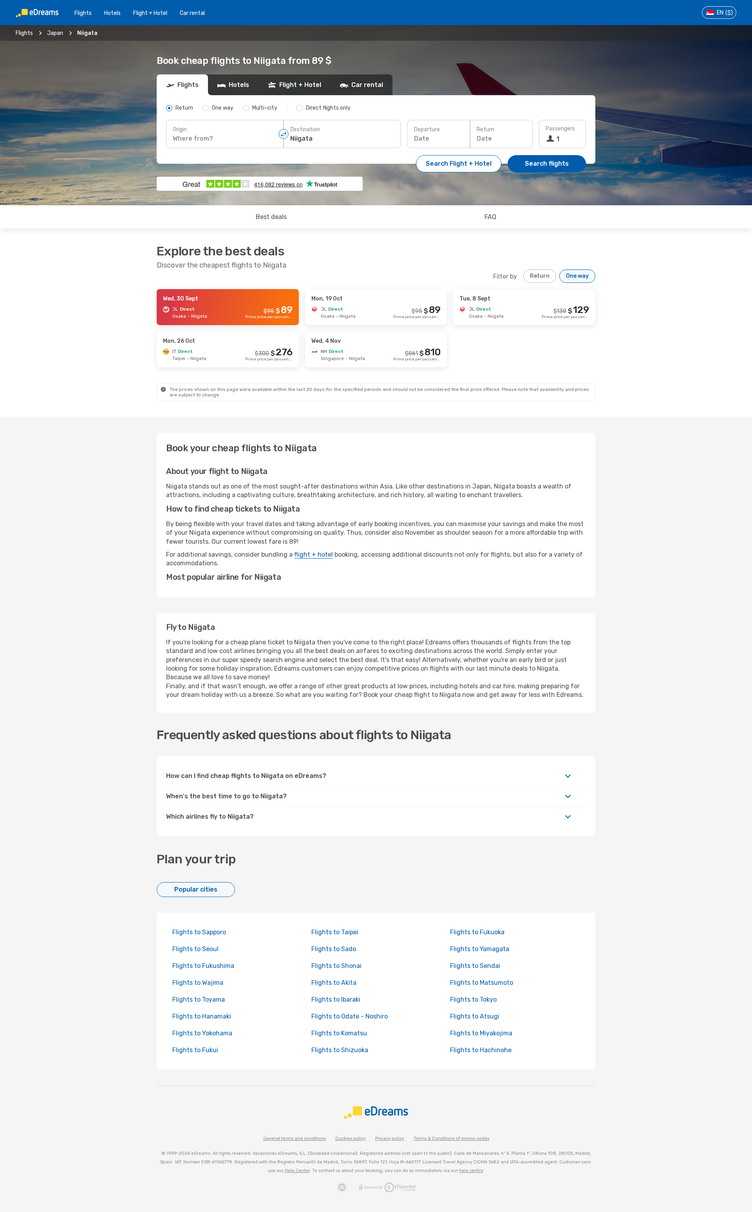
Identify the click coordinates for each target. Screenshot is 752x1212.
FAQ (490, 217)
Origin (180, 129)
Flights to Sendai (475, 966)
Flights (83, 13)
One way (577, 276)
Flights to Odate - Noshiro (349, 1016)
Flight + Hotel (150, 13)
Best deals (271, 217)
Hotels (112, 13)
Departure (427, 129)
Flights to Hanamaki (201, 1016)
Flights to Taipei (334, 932)
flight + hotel (313, 554)
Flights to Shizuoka (339, 1050)
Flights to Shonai (336, 966)
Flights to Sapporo (199, 932)
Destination (305, 129)
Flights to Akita (333, 982)
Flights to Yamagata (479, 949)
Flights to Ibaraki (335, 999)
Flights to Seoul (195, 949)
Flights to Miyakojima (481, 1033)
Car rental (192, 13)
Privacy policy (389, 1138)
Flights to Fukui (195, 1050)
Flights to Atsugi (474, 1016)
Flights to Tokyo (473, 999)
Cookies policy (350, 1138)
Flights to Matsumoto (481, 982)
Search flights (547, 163)
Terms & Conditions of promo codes (451, 1138)
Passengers (560, 128)
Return (485, 129)
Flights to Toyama (198, 999)
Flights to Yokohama (202, 1033)
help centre (471, 1170)
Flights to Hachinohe (481, 1050)
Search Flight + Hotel (459, 163)
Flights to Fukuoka (477, 932)
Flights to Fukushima (203, 966)
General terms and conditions (294, 1138)
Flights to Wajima (197, 982)
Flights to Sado (333, 949)
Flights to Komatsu (339, 1033)
